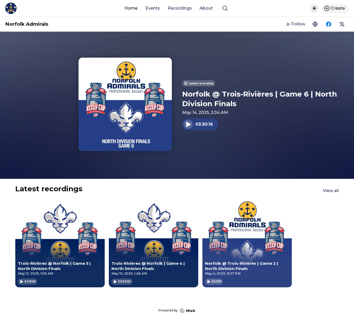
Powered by (168, 310)
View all (331, 190)
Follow (298, 24)
